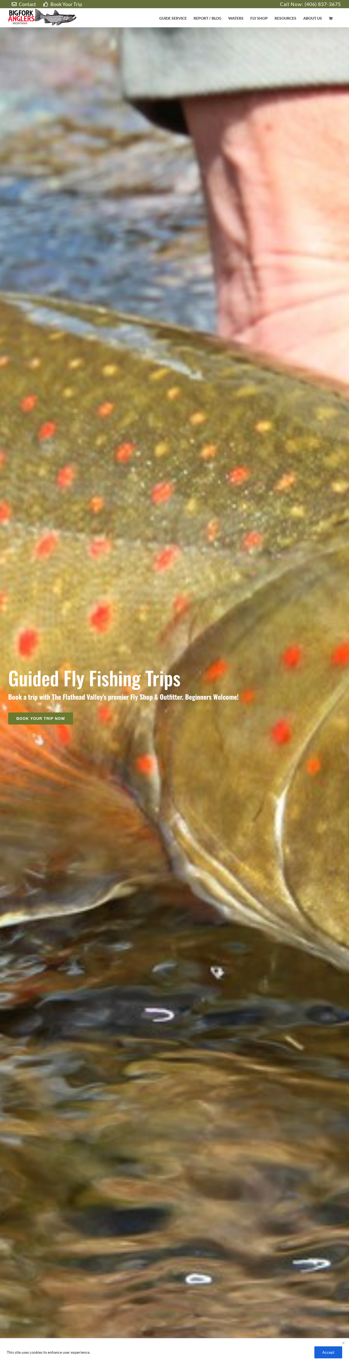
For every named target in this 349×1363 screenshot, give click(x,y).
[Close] (343, 1343)
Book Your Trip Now (40, 718)
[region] (174, 1350)
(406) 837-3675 (323, 4)
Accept (328, 1352)
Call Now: (292, 4)
